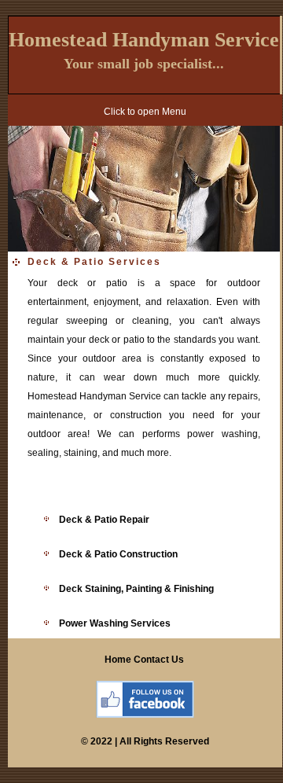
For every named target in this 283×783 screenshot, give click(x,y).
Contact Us (160, 659)
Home (118, 659)
